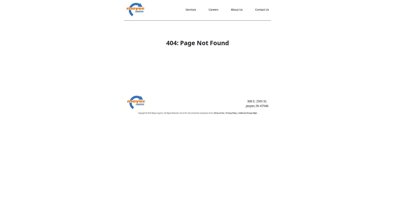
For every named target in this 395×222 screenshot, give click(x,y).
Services (191, 9)
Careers (213, 9)
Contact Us (262, 9)
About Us (237, 9)
